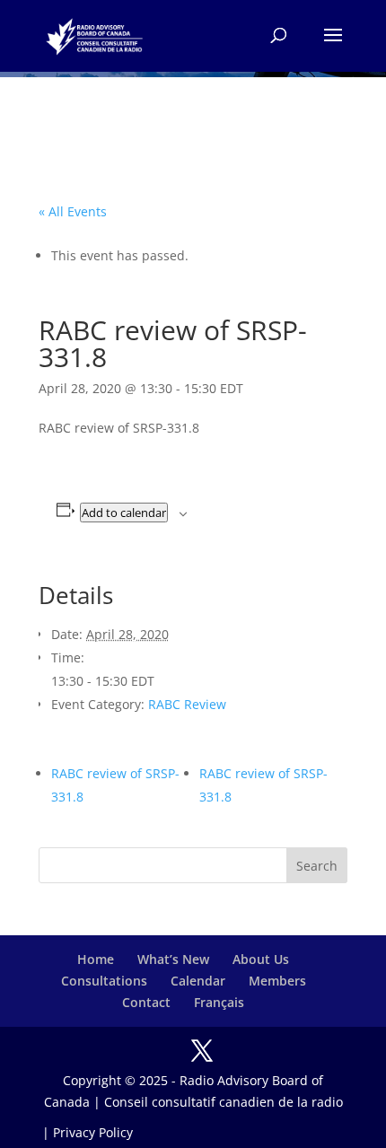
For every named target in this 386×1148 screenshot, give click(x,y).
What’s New (173, 959)
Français (219, 1002)
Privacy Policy (93, 1132)
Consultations (104, 980)
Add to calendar (124, 512)
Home (95, 959)
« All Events (73, 211)
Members (277, 980)
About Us (260, 959)
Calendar (198, 980)
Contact (146, 1002)
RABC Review (187, 704)
